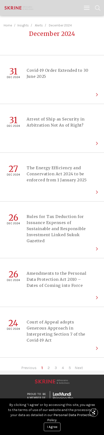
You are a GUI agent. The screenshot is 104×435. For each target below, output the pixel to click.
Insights (23, 25)
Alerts (39, 25)
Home (8, 25)
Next (79, 367)
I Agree (52, 427)
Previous (29, 367)
